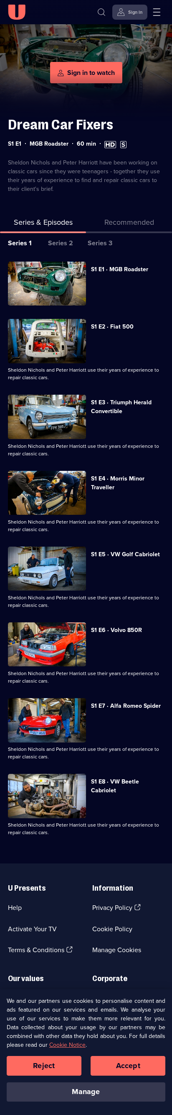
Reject (44, 1065)
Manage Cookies (116, 950)
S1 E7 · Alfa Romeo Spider (126, 705)
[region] (86, 1052)
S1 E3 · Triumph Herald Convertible (121, 407)
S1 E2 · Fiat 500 (112, 326)
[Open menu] (156, 12)
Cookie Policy (112, 929)
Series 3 (100, 243)
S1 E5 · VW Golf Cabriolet (125, 554)
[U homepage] (16, 12)
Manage (86, 1091)
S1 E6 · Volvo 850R (116, 630)
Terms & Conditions (36, 950)
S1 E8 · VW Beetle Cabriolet (115, 786)
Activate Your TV (32, 929)
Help (15, 907)
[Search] (101, 12)
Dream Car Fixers (60, 124)
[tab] (129, 224)
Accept (128, 1065)
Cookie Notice (67, 1044)
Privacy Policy (112, 907)
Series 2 (60, 243)
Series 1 (20, 243)
